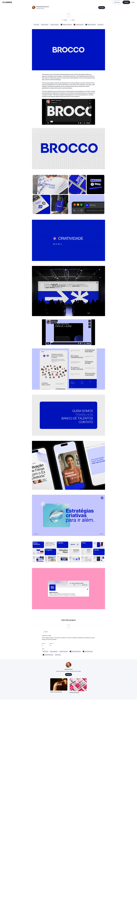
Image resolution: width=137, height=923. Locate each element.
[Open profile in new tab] (33, 7)
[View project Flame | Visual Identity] (58, 684)
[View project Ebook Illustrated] (78, 684)
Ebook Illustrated (74, 692)
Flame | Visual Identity (56, 692)
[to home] (7, 2)
